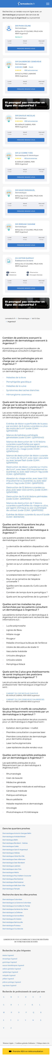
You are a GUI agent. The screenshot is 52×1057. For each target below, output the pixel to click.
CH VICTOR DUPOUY (24, 258)
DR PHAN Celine (23, 26)
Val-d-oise (36, 318)
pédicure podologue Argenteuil (12, 982)
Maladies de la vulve (16, 386)
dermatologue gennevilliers (13, 916)
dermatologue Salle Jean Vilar (14, 885)
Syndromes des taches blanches (22, 390)
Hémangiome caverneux (19, 394)
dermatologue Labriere (11, 866)
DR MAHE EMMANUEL (25, 190)
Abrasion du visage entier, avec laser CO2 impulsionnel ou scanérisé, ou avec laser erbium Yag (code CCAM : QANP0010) (26, 480)
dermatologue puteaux (12, 925)
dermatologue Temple (11, 889)
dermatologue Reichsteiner (13, 882)
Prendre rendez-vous (26, 48)
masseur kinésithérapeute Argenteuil (13, 965)
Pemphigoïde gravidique (18, 382)
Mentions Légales (8, 1043)
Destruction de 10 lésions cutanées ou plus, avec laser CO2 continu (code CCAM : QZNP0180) (27, 489)
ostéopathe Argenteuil (9, 975)
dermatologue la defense (12, 912)
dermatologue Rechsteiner (13, 879)
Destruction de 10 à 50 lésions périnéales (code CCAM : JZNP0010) (26, 497)
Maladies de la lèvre (16, 377)
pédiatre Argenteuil (8, 979)
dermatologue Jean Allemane (14, 859)
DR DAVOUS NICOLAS (25, 116)
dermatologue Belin (10, 840)
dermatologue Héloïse (11, 853)
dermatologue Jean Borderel (14, 863)
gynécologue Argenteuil (10, 962)
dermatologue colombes (12, 899)
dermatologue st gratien (12, 919)
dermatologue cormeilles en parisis (16, 906)
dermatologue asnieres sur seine (15, 909)
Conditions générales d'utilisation (25, 1043)
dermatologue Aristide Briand (14, 836)
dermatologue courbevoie (13, 929)
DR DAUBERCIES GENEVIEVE (28, 61)
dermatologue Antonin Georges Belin (17, 833)
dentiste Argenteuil (8, 955)
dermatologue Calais (11, 846)
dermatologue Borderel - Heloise (15, 843)
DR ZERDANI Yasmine (25, 224)
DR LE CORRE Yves (24, 153)
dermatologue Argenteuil (10, 959)
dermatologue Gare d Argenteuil (15, 850)
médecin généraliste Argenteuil (12, 969)
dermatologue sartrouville (13, 922)
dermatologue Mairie (11, 872)
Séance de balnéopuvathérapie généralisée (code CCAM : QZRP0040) (25, 436)
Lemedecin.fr (10, 318)
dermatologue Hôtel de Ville (13, 856)
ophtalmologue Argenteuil (10, 972)
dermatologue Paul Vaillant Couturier (17, 876)
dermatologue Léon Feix (12, 869)
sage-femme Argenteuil (9, 985)
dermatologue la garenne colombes (17, 903)
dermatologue (23, 318)
